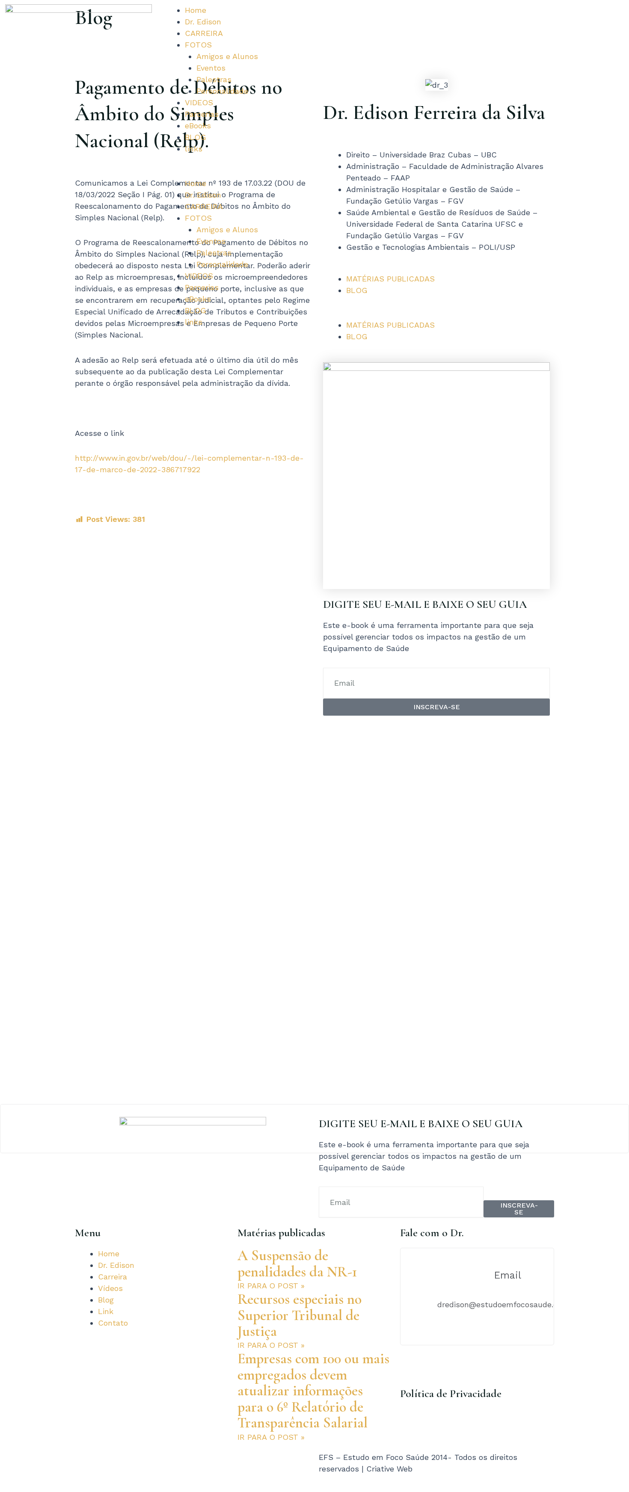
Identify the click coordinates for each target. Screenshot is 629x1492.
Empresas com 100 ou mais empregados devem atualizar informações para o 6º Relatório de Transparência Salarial (313, 1391)
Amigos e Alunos (227, 56)
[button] (236, 172)
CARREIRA (204, 33)
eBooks (198, 125)
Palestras (213, 79)
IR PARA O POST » (271, 1285)
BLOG (195, 137)
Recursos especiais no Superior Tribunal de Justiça (299, 1315)
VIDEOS (199, 102)
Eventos (210, 67)
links (193, 148)
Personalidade (222, 90)
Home (195, 10)
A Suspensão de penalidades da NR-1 (297, 1263)
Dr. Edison (203, 21)
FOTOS (198, 44)
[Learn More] (314, 1128)
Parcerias (202, 114)
